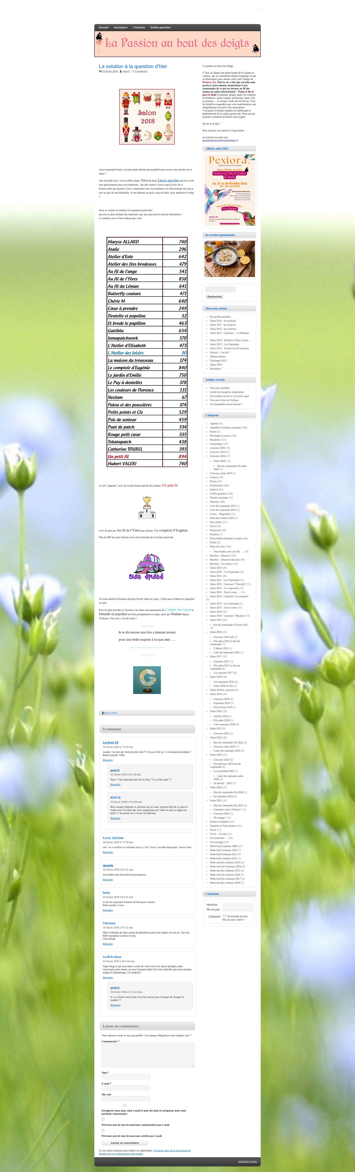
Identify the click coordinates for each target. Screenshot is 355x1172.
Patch (213, 526)
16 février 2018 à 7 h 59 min (118, 842)
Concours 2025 (221, 813)
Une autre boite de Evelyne (224, 400)
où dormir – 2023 (223, 783)
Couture (214, 477)
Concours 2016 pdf (224, 637)
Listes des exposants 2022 (227, 750)
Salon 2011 (216, 575)
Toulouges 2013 (218, 360)
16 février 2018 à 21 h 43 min (126, 991)
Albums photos (218, 356)
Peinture (214, 534)
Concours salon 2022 (224, 746)
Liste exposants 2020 (224, 724)
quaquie (108, 865)
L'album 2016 (221, 648)
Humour (214, 501)
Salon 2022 (216, 737)
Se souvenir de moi (237, 916)
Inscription (121, 27)
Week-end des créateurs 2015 (225, 870)
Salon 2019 (216, 694)
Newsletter (215, 368)
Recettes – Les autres (221, 563)
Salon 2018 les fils (223, 685)
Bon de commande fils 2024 (228, 792)
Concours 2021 (221, 733)
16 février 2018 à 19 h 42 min (118, 961)
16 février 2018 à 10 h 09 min (126, 801)
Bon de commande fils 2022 (228, 742)
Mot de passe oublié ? (233, 919)
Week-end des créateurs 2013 (225, 862)
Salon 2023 (216, 754)
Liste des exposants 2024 (223, 505)
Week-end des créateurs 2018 (225, 882)
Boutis (213, 431)
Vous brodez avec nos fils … (228, 551)
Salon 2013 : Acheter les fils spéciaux (229, 348)
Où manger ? (220, 817)
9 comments (141, 71)
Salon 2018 (111, 713)
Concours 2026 (218, 456)
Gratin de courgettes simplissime (227, 391)
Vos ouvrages (217, 842)
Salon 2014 (216, 611)
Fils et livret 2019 (223, 707)
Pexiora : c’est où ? (220, 352)
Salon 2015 (216, 619)
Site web (106, 1094)
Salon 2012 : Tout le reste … (225, 592)
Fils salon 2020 (221, 720)
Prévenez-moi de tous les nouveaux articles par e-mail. (132, 1135)
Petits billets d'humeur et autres (226, 538)
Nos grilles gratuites (220, 316)
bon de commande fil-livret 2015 (231, 624)
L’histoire (139, 27)
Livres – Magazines (220, 513)
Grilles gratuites (161, 27)
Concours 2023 (221, 759)
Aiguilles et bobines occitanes (225, 427)
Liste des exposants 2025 (223, 509)
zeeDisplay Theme (247, 1162)
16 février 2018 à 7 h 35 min (118, 746)
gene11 (126, 71)
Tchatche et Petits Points (222, 825)
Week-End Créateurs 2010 (223, 850)
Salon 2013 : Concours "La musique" (229, 596)
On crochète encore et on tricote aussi (229, 396)
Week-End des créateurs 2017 (225, 878)
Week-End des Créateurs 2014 (225, 866)
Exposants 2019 (222, 703)
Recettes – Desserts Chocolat (225, 559)
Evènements (216, 485)
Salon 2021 (216, 728)
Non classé (215, 522)
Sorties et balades (219, 821)
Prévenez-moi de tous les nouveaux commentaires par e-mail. (136, 1124)
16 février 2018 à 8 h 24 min (125, 774)
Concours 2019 (221, 699)
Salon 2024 (216, 787)
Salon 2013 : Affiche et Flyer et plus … (230, 340)
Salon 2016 (216, 632)
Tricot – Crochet (218, 833)
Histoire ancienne (219, 497)
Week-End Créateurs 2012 (223, 858)
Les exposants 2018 (224, 681)
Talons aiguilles (168, 180)
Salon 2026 (219, 461)
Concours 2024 (218, 451)
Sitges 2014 (216, 364)
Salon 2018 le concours (222, 689)
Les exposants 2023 (224, 770)
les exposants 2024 (223, 796)
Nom (105, 1072)
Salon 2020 (216, 711)
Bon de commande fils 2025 (228, 805)
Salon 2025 (216, 800)
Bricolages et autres (220, 435)
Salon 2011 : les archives (223, 324)
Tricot (213, 829)
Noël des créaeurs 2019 (222, 518)
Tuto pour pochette (220, 387)
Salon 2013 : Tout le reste (223, 607)
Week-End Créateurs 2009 (223, 846)
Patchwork (215, 530)
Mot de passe (213, 909)
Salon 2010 (216, 567)
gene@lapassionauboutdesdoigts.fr (220, 140)
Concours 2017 (221, 661)
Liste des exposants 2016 (226, 652)
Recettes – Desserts (220, 555)
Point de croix (217, 546)
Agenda (214, 423)
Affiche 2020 (220, 716)
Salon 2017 (216, 656)
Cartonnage (216, 443)
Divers (213, 481)
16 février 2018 (110, 71)
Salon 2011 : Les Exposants (224, 580)
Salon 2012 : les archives (223, 328)
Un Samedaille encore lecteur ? (226, 404)
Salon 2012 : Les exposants (224, 588)
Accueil (103, 27)
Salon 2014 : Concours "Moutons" (228, 615)
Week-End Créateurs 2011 (223, 854)
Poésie (213, 542)
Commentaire (110, 1041)
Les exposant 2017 (223, 672)
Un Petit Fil (110, 742)
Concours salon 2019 (221, 473)
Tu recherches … (219, 837)
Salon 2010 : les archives (223, 320)
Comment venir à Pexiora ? (228, 809)
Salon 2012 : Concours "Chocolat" (228, 584)
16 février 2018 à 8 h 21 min (118, 869)
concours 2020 (217, 447)
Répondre (108, 760)
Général (214, 489)
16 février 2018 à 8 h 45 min (118, 897)
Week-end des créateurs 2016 (225, 874)
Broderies (215, 439)
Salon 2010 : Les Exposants (224, 571)
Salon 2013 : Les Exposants (224, 344)
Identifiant (212, 904)
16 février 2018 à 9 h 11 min (118, 927)
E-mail (106, 1083)
